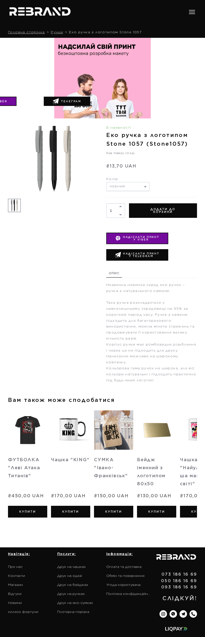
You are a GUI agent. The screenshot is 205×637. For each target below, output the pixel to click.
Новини (15, 603)
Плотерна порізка (73, 612)
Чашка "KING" (70, 459)
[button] (67, 101)
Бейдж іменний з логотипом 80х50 (151, 471)
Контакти (16, 576)
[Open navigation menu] (192, 12)
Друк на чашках (71, 567)
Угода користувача (123, 585)
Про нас (15, 567)
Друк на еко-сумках (75, 603)
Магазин (15, 585)
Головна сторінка (26, 32)
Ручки (57, 32)
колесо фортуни (23, 612)
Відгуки (15, 594)
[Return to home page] (40, 12)
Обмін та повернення (125, 576)
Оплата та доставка (124, 567)
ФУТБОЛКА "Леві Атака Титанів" (24, 467)
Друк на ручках (71, 594)
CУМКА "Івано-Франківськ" (111, 467)
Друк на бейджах (72, 585)
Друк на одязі (69, 576)
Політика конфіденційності (128, 594)
